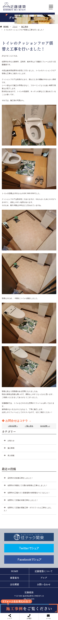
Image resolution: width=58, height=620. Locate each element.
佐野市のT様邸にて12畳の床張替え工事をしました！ (27, 485)
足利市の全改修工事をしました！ (20, 478)
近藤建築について (44, 571)
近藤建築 (29, 592)
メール (48, 618)
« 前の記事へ (13, 426)
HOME (6, 27)
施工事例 (24, 27)
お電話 (29, 618)
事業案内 (14, 577)
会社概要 (14, 584)
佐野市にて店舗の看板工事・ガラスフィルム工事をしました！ (28, 509)
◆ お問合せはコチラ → (16, 420)
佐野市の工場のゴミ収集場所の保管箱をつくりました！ (29, 493)
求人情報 (11, 456)
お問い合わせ (43, 584)
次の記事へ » (45, 426)
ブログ (14, 27)
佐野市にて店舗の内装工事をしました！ (23, 500)
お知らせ (11, 441)
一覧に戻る (29, 426)
